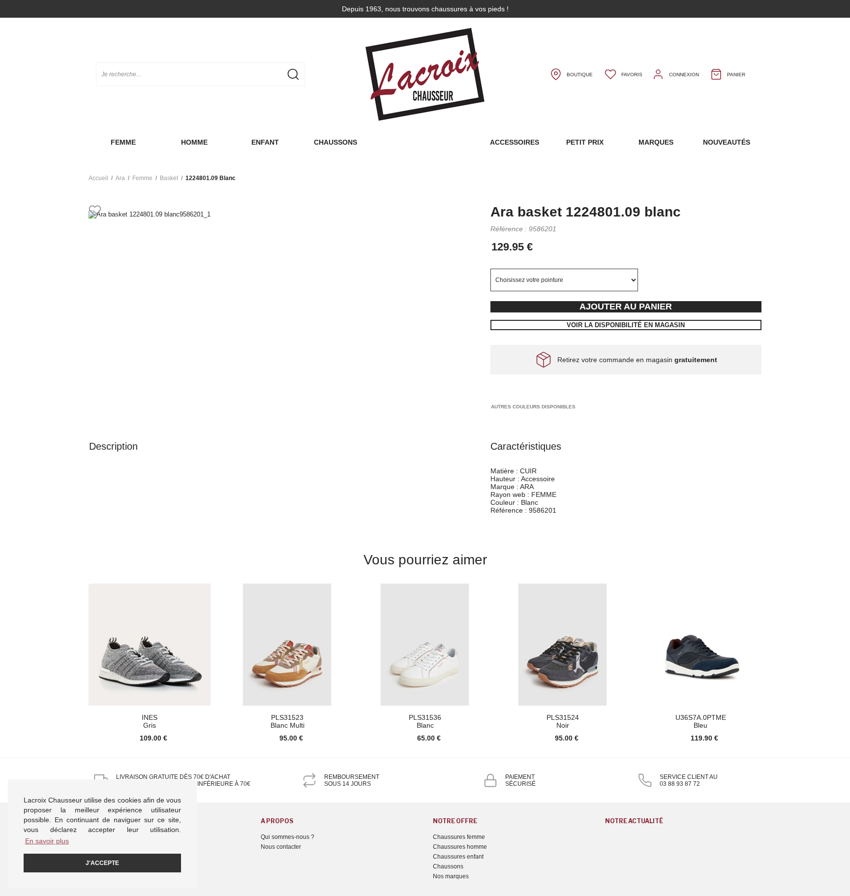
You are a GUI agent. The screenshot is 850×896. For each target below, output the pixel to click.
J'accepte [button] (102, 863)
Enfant (265, 142)
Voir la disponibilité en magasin (626, 325)
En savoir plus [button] (47, 841)
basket (169, 178)
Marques (655, 142)
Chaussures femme (459, 837)
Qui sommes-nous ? (287, 837)
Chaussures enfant (458, 856)
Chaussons (335, 142)
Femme (123, 142)
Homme (194, 142)
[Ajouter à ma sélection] (95, 211)
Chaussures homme (460, 846)
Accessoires (514, 142)
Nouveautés (726, 142)
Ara (120, 178)
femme (142, 178)
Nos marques (451, 876)
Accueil (98, 178)
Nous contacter (281, 846)
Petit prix (585, 142)
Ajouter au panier (625, 306)
